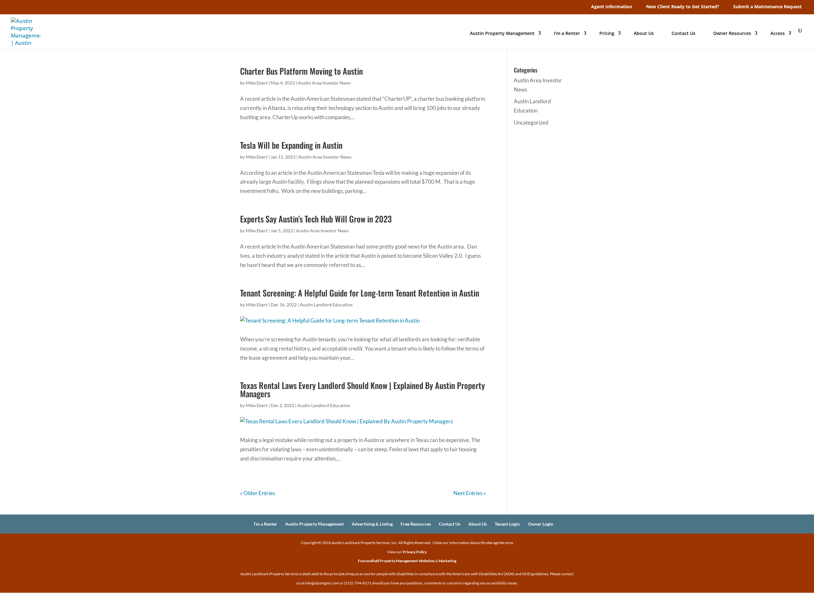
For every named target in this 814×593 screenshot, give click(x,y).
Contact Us (683, 33)
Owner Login (540, 524)
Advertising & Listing (372, 524)
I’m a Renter (567, 33)
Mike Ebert (256, 82)
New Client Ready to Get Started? (682, 6)
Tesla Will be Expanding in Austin (291, 145)
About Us (644, 33)
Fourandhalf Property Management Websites (396, 560)
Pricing (606, 33)
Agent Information (611, 6)
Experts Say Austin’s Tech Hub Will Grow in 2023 (316, 219)
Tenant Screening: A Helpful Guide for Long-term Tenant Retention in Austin (359, 293)
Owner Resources (732, 33)
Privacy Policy (415, 551)
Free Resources (416, 524)
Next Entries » (469, 493)
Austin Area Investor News (324, 82)
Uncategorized (531, 122)
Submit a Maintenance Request (767, 6)
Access (777, 33)
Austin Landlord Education (326, 304)
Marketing (447, 560)
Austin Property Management (502, 33)
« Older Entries (257, 493)
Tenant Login (507, 524)
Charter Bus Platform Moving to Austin (301, 71)
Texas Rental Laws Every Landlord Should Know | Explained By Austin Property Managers (362, 389)
